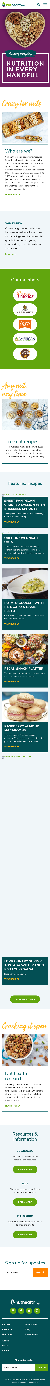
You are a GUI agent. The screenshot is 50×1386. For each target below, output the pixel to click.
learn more (25, 1169)
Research (7, 1329)
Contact (6, 1350)
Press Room (31, 1334)
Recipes (6, 1324)
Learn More (12, 194)
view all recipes (25, 999)
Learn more (10, 254)
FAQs (5, 1345)
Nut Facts (7, 1334)
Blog (27, 1329)
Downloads (31, 1324)
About (5, 1340)
